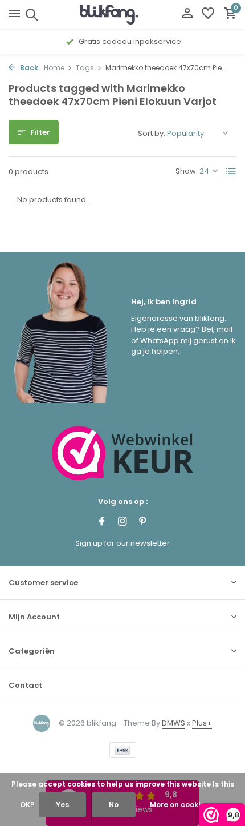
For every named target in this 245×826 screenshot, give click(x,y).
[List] (231, 171)
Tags (85, 67)
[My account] (187, 14)
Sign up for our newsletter (122, 543)
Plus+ (202, 723)
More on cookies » (182, 804)
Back (28, 67)
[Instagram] (122, 522)
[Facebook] (102, 522)
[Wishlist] (208, 14)
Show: (186, 171)
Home (54, 67)
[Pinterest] (143, 522)
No (114, 804)
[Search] (30, 14)
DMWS (173, 723)
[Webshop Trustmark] (123, 453)
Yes (62, 804)
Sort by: (151, 133)
